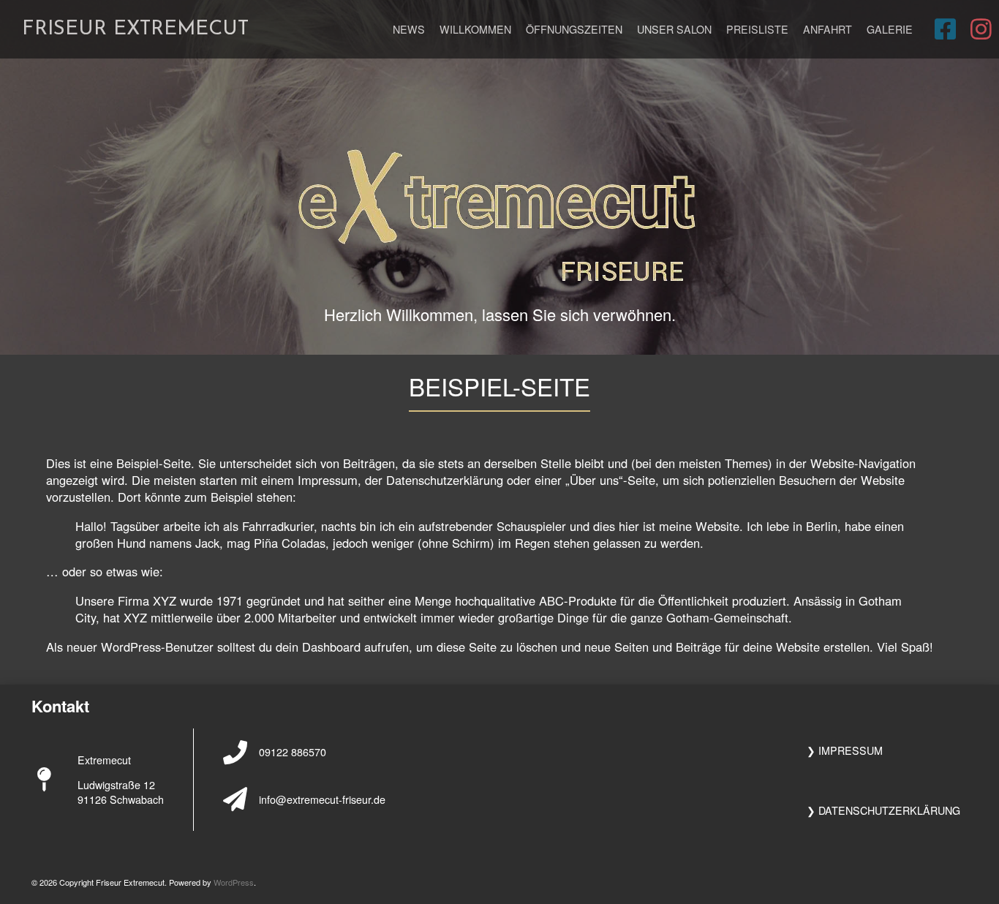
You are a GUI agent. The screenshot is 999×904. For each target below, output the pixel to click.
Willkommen (475, 29)
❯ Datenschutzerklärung (883, 810)
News (409, 29)
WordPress (234, 882)
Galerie (890, 29)
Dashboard (331, 646)
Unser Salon (674, 29)
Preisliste (757, 29)
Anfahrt (827, 29)
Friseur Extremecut (135, 29)
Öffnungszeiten (574, 29)
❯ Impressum (845, 750)
